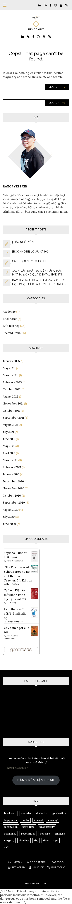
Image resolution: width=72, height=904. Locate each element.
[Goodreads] (45, 5)
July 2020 (9, 516)
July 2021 (8, 432)
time (46, 840)
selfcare (45, 833)
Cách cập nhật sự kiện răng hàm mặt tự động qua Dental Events (37, 272)
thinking (24, 840)
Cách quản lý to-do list (30, 261)
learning (52, 820)
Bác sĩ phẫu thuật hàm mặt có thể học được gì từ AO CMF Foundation (39, 282)
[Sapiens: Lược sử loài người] (34, 556)
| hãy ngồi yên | (23, 242)
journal (38, 820)
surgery (9, 840)
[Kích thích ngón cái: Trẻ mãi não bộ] (34, 612)
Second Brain (12, 333)
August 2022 (10, 396)
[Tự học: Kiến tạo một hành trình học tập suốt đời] (34, 593)
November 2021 (13, 403)
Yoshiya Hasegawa (14, 621)
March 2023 (10, 375)
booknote (10, 813)
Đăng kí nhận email (36, 780)
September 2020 (14, 502)
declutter (42, 813)
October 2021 (11, 410)
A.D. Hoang (11, 603)
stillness (60, 833)
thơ (36, 840)
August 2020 (10, 509)
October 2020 (12, 495)
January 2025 (11, 361)
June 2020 (9, 524)
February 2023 (12, 382)
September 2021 (13, 417)
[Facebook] (50, 5)
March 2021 (10, 460)
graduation (59, 813)
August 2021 (10, 425)
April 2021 (9, 453)
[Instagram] (55, 5)
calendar (26, 813)
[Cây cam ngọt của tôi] (34, 630)
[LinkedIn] (39, 5)
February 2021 (12, 467)
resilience (10, 833)
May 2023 (9, 368)
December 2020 (13, 481)
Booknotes (10, 319)
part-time (28, 826)
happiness (10, 820)
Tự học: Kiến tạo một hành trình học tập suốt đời (15, 594)
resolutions (28, 833)
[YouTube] (61, 5)
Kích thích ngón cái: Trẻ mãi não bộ (15, 613)
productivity (46, 826)
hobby (25, 820)
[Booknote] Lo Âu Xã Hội (30, 251)
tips (55, 840)
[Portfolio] (66, 5)
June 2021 (9, 439)
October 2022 (12, 389)
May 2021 (9, 446)
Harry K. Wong (12, 584)
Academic (9, 311)
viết (6, 847)
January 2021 (11, 474)
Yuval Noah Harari (14, 561)
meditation (11, 826)
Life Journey (11, 325)
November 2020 (13, 488)
